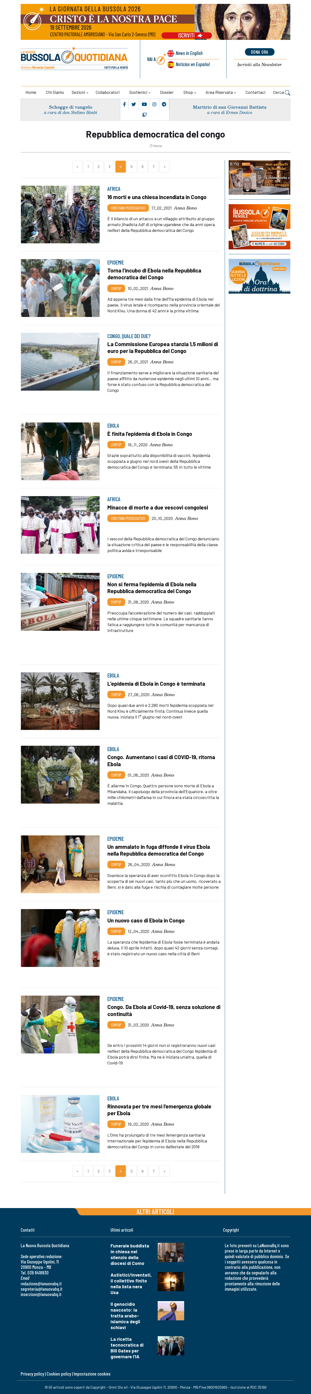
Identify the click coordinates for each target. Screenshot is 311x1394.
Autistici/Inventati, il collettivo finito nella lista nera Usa (131, 1283)
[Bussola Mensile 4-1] (259, 177)
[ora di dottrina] (259, 276)
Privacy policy (32, 1373)
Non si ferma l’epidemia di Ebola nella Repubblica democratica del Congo (151, 587)
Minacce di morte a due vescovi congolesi (157, 507)
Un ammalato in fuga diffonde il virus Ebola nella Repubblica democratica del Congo (158, 850)
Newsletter (259, 65)
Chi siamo (55, 92)
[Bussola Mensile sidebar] (259, 226)
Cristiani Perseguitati (128, 207)
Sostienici (138, 92)
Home (31, 92)
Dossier (167, 92)
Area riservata (219, 92)
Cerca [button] (279, 92)
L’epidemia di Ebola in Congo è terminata (156, 683)
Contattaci (255, 92)
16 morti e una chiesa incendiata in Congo (157, 196)
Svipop (116, 288)
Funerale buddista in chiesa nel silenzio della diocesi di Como (130, 1254)
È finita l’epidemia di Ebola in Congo (149, 433)
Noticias (193, 64)
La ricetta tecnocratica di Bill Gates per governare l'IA (127, 1347)
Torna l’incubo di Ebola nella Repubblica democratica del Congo (154, 274)
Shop (188, 92)
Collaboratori (108, 92)
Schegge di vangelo (70, 106)
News (189, 53)
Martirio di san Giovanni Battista (230, 106)
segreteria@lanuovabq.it (41, 1289)
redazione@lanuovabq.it (41, 1283)
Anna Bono (185, 208)
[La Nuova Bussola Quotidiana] (75, 59)
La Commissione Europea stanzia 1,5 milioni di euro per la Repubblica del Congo (162, 347)
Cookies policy (59, 1373)
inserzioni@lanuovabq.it (41, 1294)
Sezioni (78, 92)
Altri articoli (155, 1211)
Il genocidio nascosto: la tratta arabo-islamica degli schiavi (125, 1315)
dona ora (259, 52)
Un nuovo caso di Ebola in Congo (146, 920)
